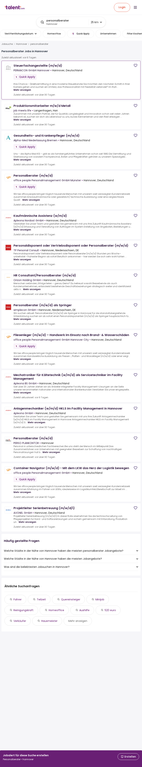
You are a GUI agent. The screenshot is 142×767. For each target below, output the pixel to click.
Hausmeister (49, 621)
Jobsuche (7, 44)
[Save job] (135, 65)
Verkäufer (19, 621)
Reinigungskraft (23, 610)
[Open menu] (135, 7)
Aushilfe (84, 610)
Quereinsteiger (70, 599)
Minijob (99, 599)
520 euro (110, 610)
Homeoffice (56, 610)
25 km (95, 22)
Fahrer (17, 599)
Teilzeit (41, 599)
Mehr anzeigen (22, 89)
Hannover (21, 44)
